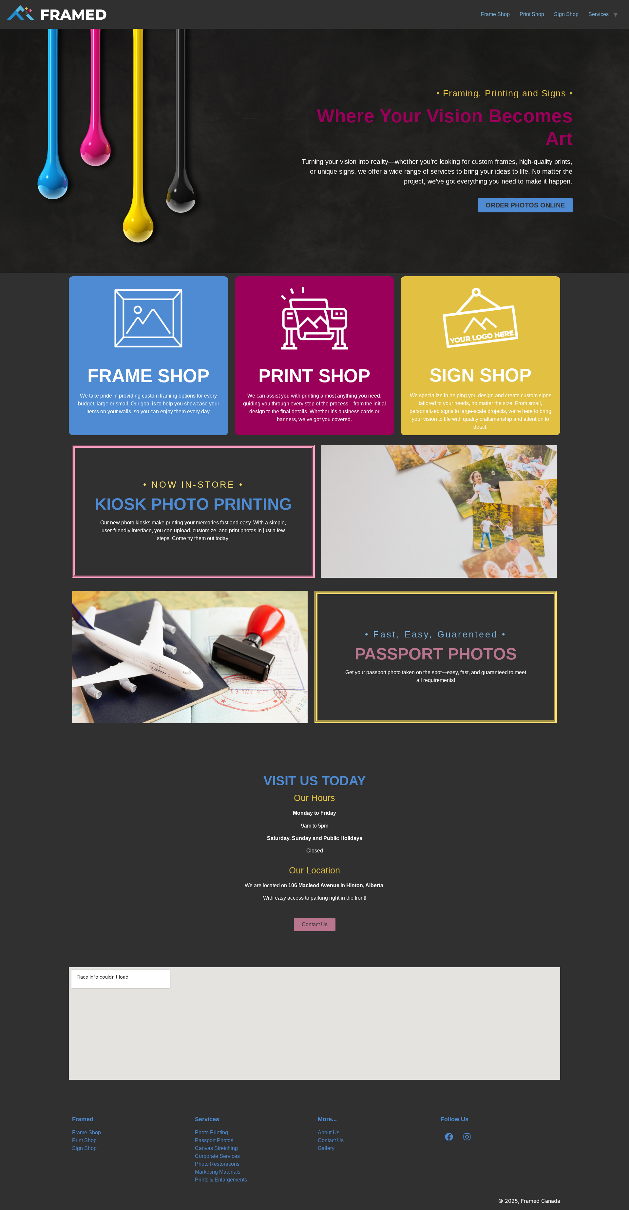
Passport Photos (214, 1140)
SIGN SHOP (480, 375)
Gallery (326, 1148)
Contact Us (331, 1140)
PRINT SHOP (314, 375)
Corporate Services (217, 1156)
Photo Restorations (217, 1164)
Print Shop (532, 14)
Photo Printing (211, 1132)
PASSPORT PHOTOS (436, 654)
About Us (328, 1132)
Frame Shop (495, 14)
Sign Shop (566, 14)
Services (598, 14)
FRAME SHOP (148, 375)
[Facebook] (449, 1137)
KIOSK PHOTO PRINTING (193, 504)
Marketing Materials (217, 1172)
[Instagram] (467, 1137)
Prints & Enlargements (221, 1179)
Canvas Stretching (216, 1148)
